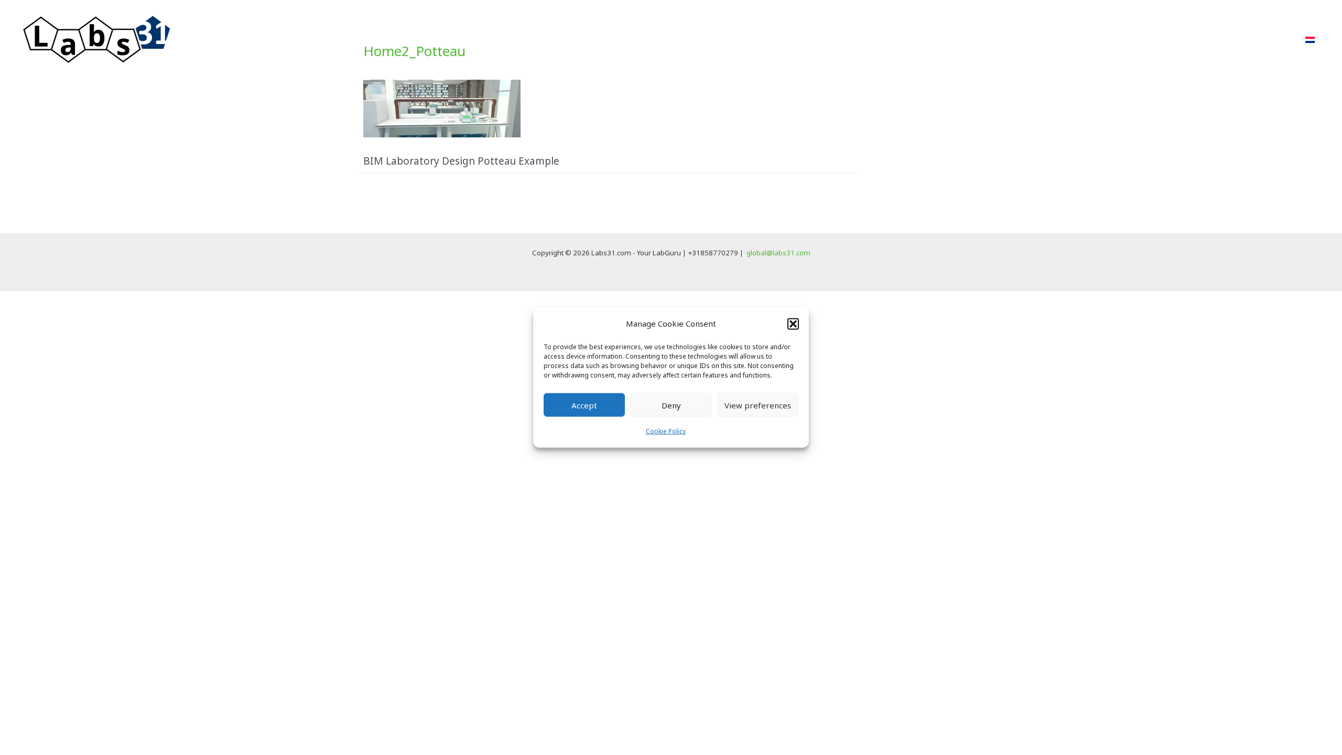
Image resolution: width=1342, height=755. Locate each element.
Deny (671, 405)
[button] (793, 323)
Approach (1029, 40)
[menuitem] (1310, 39)
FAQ (1224, 40)
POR (1130, 40)
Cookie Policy (666, 431)
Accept (584, 405)
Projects (1085, 40)
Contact (1269, 40)
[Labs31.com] (97, 39)
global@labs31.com (778, 252)
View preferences (757, 405)
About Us (1177, 40)
